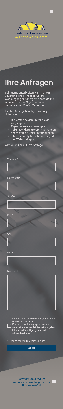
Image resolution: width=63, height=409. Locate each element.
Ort (9, 233)
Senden (32, 347)
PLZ (10, 215)
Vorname (12, 159)
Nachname (13, 177)
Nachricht (12, 271)
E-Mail (11, 252)
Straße (11, 196)
